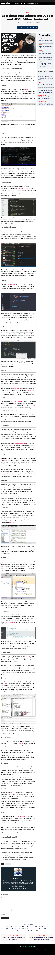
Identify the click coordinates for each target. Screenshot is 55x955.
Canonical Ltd (35, 951)
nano (19, 376)
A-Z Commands (42, 82)
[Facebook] (18, 27)
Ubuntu (18, 951)
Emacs (26, 89)
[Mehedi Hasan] (18, 872)
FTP (4, 416)
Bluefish (26, 548)
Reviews (15, 8)
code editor (3, 645)
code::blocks (12, 522)
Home (11, 8)
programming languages (7, 473)
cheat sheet (16, 388)
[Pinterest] (24, 27)
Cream (20, 487)
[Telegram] (33, 27)
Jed (4, 460)
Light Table (28, 656)
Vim (4, 139)
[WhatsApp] (27, 27)
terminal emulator (23, 269)
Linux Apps (7, 864)
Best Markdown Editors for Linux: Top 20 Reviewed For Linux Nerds (41, 938)
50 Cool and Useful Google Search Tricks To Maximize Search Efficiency (45, 65)
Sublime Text (21, 188)
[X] (21, 27)
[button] (37, 3)
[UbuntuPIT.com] (6, 3)
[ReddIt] (30, 27)
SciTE (11, 792)
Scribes (29, 767)
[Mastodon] (25, 888)
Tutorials (41, 38)
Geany (5, 683)
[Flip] (36, 27)
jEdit (2, 562)
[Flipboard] (11, 888)
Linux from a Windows (17, 401)
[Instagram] (13, 888)
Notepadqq (21, 743)
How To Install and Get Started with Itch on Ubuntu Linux (13, 938)
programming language (19, 443)
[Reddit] (19, 888)
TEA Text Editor (21, 816)
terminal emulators (29, 418)
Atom (13, 284)
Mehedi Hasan (18, 22)
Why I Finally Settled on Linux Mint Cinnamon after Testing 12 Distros (45, 78)
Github (10, 284)
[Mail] (15, 888)
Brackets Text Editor (10, 622)
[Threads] (27, 888)
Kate (34, 405)
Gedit (30, 330)
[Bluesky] (23, 888)
